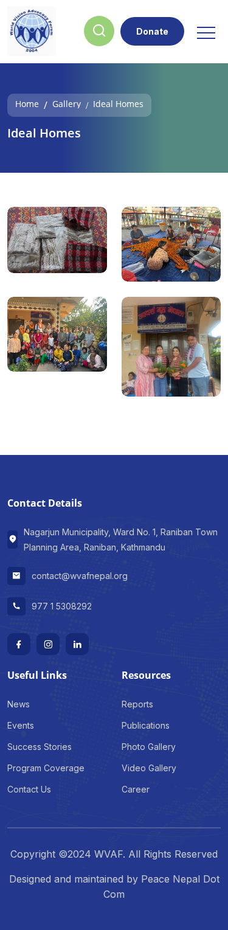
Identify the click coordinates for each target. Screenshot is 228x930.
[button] (205, 29)
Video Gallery (149, 768)
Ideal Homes (118, 103)
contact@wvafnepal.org (80, 576)
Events (20, 725)
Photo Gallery (149, 746)
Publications (146, 725)
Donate (152, 31)
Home (27, 103)
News (18, 704)
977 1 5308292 (62, 606)
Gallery (66, 103)
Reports (137, 704)
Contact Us (29, 789)
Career (136, 789)
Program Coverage (46, 768)
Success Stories (39, 746)
